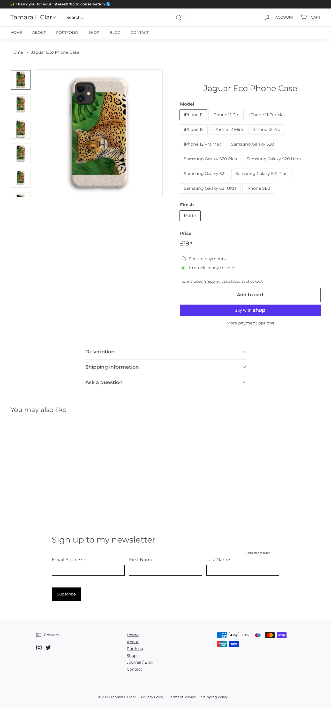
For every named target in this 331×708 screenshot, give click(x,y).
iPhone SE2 (258, 188)
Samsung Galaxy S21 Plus (261, 173)
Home (16, 32)
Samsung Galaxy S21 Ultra (210, 188)
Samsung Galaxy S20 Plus (210, 158)
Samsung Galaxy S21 (205, 173)
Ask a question (104, 382)
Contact (140, 32)
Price (186, 233)
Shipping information (112, 367)
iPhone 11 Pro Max (267, 114)
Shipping (212, 281)
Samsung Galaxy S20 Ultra (274, 158)
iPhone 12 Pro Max (202, 144)
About (39, 32)
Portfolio (67, 32)
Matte (190, 215)
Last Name (218, 559)
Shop (93, 32)
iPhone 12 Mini (228, 129)
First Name (141, 559)
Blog (115, 32)
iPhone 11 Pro (226, 114)
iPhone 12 (194, 129)
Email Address (69, 559)
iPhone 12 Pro (266, 129)
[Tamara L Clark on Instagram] (39, 647)
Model (187, 104)
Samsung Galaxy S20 (252, 144)
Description (100, 352)
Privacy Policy (152, 697)
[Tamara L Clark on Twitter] (48, 647)
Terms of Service (182, 697)
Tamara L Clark (33, 17)
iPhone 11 (193, 114)
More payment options (250, 323)
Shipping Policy (214, 697)
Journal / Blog (140, 662)
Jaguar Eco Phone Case (55, 52)
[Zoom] (98, 133)
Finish (187, 204)
